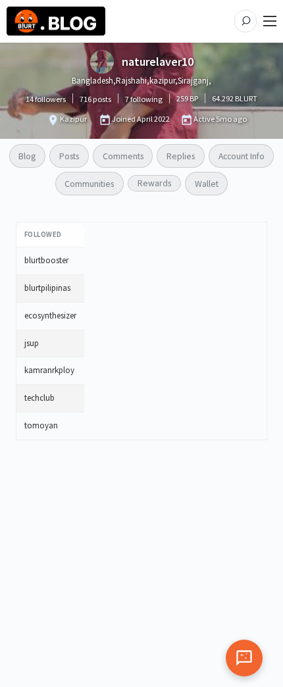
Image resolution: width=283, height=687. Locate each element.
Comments (123, 156)
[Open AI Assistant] (244, 658)
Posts (69, 156)
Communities (89, 184)
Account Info (242, 156)
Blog (27, 156)
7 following (144, 99)
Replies (181, 156)
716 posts (95, 99)
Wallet (207, 184)
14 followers (46, 99)
